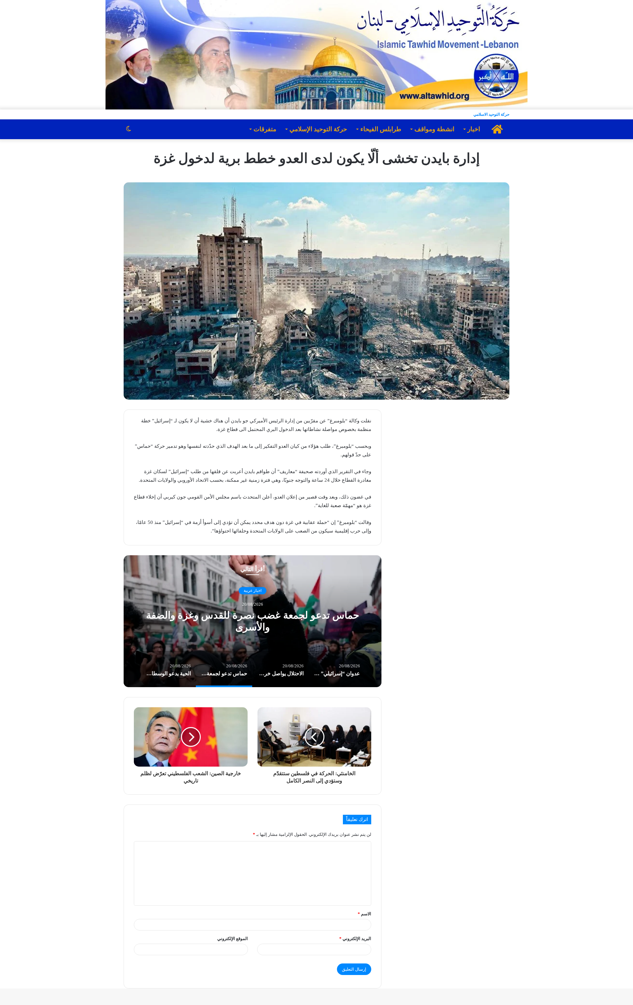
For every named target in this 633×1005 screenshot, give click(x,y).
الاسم (364, 913)
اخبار (473, 129)
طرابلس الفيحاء (380, 129)
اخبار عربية (252, 590)
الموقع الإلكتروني (232, 938)
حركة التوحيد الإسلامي (318, 129)
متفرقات (265, 129)
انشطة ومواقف (434, 129)
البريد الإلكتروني (355, 938)
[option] (252, 621)
